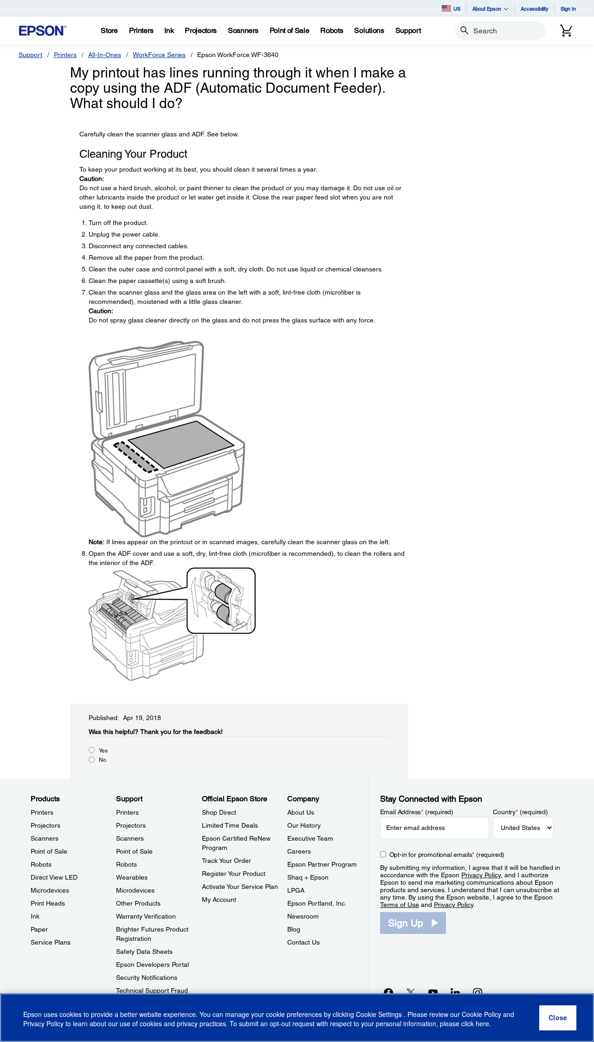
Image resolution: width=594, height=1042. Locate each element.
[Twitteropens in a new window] (410, 992)
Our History (304, 825)
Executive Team (310, 838)
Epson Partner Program (322, 864)
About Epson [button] (486, 9)
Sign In (568, 9)
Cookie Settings (380, 1014)
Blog (293, 929)
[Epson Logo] (43, 31)
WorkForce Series (159, 54)
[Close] (557, 1017)
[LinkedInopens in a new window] (455, 992)
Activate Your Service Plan (240, 886)
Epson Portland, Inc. (317, 903)
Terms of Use (399, 904)
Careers (299, 851)
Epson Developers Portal (152, 964)
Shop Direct (219, 812)
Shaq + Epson (308, 877)
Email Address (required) (417, 812)
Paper (39, 929)
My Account (219, 899)
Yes (103, 750)
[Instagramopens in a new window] (477, 992)
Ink (35, 916)
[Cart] (566, 30)
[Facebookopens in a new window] (388, 992)
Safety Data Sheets (144, 951)
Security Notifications (146, 977)
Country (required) (520, 812)
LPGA (295, 890)
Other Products (138, 903)
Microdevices (50, 890)
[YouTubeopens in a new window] (433, 992)
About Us (300, 812)
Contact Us (303, 942)
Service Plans (51, 942)
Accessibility (535, 9)
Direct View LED (54, 877)
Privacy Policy (481, 875)
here (482, 1024)
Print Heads (48, 903)
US (456, 9)
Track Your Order (226, 860)
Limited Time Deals (230, 825)
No (102, 760)
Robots (41, 864)
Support (30, 54)
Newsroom (303, 916)
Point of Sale (49, 851)
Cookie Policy (481, 1014)
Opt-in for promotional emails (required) (447, 854)
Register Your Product (233, 873)
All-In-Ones (104, 54)
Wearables (132, 877)
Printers (65, 54)
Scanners (44, 838)
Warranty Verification (146, 916)
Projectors (45, 825)
